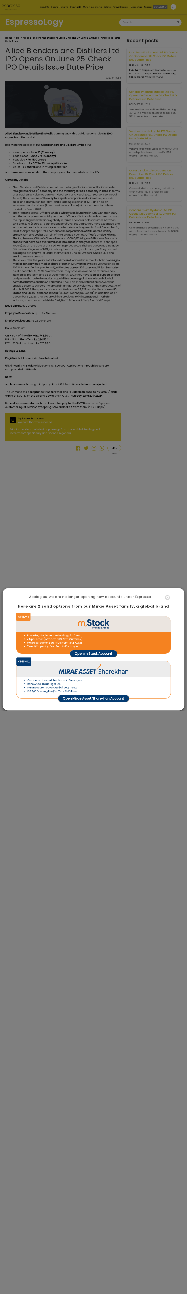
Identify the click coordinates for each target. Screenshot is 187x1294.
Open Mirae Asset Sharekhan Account (93, 698)
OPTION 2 (24, 661)
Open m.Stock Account (93, 653)
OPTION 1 (23, 616)
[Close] (167, 597)
